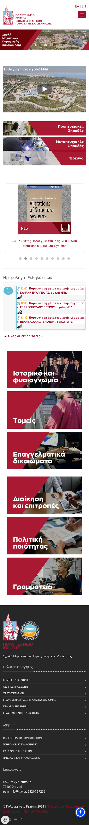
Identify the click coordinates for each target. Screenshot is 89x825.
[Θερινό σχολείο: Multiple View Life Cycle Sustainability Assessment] (45, 211)
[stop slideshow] (50, 45)
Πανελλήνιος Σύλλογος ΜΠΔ (21, 757)
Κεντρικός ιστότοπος (17, 680)
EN (84, 6)
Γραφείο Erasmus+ (15, 706)
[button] (80, 812)
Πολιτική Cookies (36, 811)
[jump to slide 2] (45, 45)
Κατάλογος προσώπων (17, 751)
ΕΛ (77, 6)
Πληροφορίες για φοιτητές (20, 744)
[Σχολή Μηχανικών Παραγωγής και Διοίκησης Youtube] (9, 818)
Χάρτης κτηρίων (13, 693)
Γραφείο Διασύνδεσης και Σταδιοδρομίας (29, 699)
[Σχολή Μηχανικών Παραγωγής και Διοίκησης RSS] (21, 818)
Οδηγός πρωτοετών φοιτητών (22, 738)
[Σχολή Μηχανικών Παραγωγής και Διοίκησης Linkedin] (15, 818)
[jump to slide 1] (41, 45)
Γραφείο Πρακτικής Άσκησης (21, 713)
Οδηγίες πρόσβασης (15, 686)
